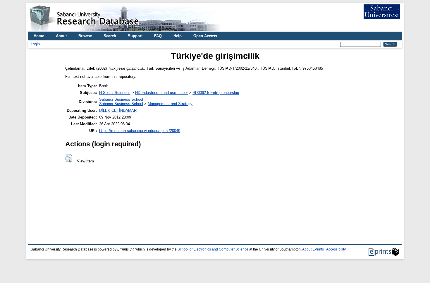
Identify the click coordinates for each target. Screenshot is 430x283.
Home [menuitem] (39, 36)
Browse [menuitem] (85, 36)
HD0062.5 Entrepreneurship (215, 92)
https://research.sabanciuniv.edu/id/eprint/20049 (139, 130)
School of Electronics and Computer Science (213, 249)
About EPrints (313, 249)
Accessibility (336, 249)
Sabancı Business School (121, 99)
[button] (68, 158)
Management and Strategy (170, 104)
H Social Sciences (114, 92)
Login (35, 44)
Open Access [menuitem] (205, 36)
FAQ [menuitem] (158, 36)
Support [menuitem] (135, 36)
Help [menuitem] (177, 36)
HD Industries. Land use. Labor (161, 92)
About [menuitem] (61, 36)
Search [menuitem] (110, 36)
